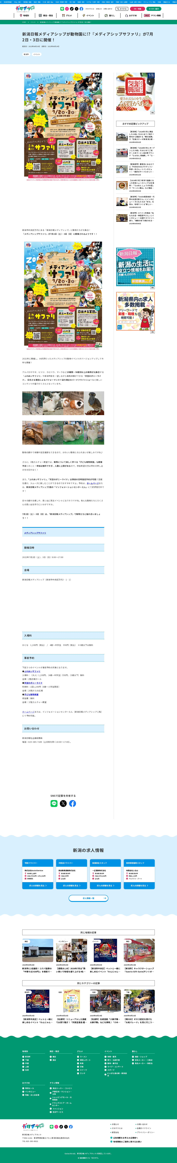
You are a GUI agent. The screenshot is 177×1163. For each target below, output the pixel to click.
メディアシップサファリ (35, 532)
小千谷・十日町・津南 (86, 2)
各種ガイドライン (144, 1128)
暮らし (112, 15)
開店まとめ (160, 2)
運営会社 (115, 1132)
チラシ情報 (156, 15)
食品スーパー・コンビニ (62, 1088)
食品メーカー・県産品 (144, 1063)
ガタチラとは (89, 9)
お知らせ (99, 9)
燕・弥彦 (65, 2)
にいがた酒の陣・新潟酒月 (117, 1074)
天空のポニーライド (33, 682)
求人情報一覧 (88, 898)
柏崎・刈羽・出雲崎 (114, 2)
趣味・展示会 (112, 1063)
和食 (81, 1063)
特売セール (29, 1088)
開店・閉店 (48, 15)
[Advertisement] (63, 207)
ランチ (82, 1073)
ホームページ (93, 483)
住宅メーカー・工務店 (144, 1060)
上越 (27, 1067)
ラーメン (83, 1057)
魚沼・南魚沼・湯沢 (100, 2)
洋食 (81, 1067)
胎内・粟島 (30, 2)
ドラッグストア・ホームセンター (62, 1104)
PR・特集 (137, 9)
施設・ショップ (141, 1057)
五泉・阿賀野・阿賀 (54, 2)
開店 (54, 1057)
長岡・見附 (74, 2)
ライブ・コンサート (115, 1067)
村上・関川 (11, 2)
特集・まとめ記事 (32, 1095)
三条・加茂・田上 (41, 2)
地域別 (26, 15)
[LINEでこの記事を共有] (54, 806)
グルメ (69, 15)
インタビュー (30, 1091)
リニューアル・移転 (142, 2)
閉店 (54, 1060)
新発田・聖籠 (20, 2)
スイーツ (83, 1070)
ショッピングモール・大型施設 (62, 1098)
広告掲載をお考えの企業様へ (125, 1138)
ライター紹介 (154, 9)
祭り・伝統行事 (113, 1060)
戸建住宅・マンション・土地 (62, 1092)
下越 (27, 1060)
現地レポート (85, 1060)
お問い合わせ (108, 9)
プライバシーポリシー (146, 1132)
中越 (27, 1063)
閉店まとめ (169, 2)
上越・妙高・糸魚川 (128, 2)
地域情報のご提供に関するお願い (127, 1142)
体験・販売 (111, 1057)
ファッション (58, 1109)
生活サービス (58, 1112)
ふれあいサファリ (32, 671)
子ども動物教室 (31, 694)
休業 (152, 2)
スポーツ (111, 1070)
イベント (90, 15)
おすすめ (133, 15)
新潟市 (26, 54)
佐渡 (27, 1070)
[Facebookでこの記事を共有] (72, 806)
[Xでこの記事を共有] (63, 806)
